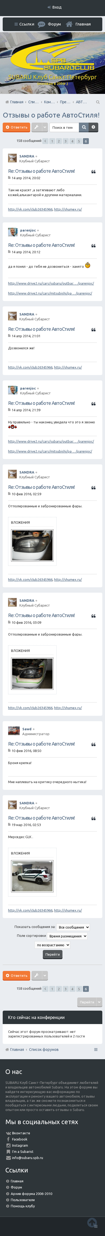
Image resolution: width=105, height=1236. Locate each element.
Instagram (20, 1145)
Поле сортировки (32, 935)
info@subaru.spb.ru (27, 1158)
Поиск (84, 127)
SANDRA (26, 156)
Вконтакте (21, 1133)
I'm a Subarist (22, 1151)
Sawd (27, 729)
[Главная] (52, 68)
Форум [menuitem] (54, 24)
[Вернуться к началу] (92, 1222)
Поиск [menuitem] (97, 102)
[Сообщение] (10, 178)
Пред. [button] (45, 141)
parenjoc (28, 230)
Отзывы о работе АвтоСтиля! (51, 115)
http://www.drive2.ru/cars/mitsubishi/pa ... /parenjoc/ (50, 293)
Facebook (19, 1139)
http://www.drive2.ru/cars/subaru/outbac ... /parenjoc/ (51, 283)
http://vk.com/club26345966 (30, 209)
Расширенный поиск (93, 127)
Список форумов (44, 1049)
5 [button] (79, 141)
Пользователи (23, 1200)
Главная (83, 24)
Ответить (18, 127)
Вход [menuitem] (57, 7)
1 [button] (52, 141)
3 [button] (65, 141)
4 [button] (72, 141)
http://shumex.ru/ (68, 209)
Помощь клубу (23, 1206)
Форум (16, 1187)
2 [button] (59, 141)
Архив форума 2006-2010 (31, 1193)
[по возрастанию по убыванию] (52, 945)
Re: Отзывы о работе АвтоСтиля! (41, 171)
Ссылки (26, 24)
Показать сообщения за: (35, 927)
